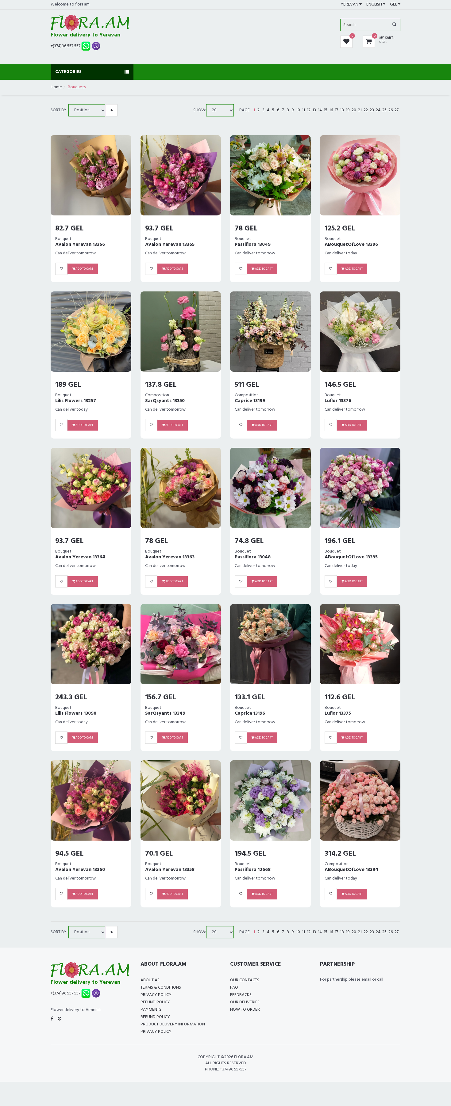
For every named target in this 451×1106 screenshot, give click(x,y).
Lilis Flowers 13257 (75, 401)
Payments (151, 1009)
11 (303, 110)
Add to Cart (84, 268)
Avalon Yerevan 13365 (170, 245)
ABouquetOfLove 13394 (351, 870)
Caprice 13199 (250, 401)
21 (360, 110)
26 (390, 110)
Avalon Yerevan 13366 (80, 245)
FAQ (234, 987)
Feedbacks (241, 994)
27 (397, 110)
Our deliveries (245, 1002)
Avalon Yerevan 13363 (170, 557)
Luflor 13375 (338, 713)
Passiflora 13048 (253, 557)
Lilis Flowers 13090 (75, 713)
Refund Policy (155, 1002)
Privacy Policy (156, 994)
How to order (245, 1009)
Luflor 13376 (338, 401)
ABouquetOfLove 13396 (351, 245)
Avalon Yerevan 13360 (80, 870)
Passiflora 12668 (253, 870)
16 (331, 110)
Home (56, 87)
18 (342, 110)
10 (298, 110)
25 (384, 110)
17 (336, 110)
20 (354, 110)
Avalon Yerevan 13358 (170, 870)
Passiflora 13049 (253, 245)
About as (150, 980)
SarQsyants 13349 (165, 713)
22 (366, 110)
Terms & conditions (161, 987)
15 (325, 110)
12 (308, 110)
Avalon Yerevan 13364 (80, 557)
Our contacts (244, 980)
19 (348, 110)
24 (378, 110)
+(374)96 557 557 (65, 45)
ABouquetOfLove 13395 (351, 557)
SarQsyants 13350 (165, 401)
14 (320, 110)
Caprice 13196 (250, 713)
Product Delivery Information (173, 1024)
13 (314, 110)
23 (372, 110)
